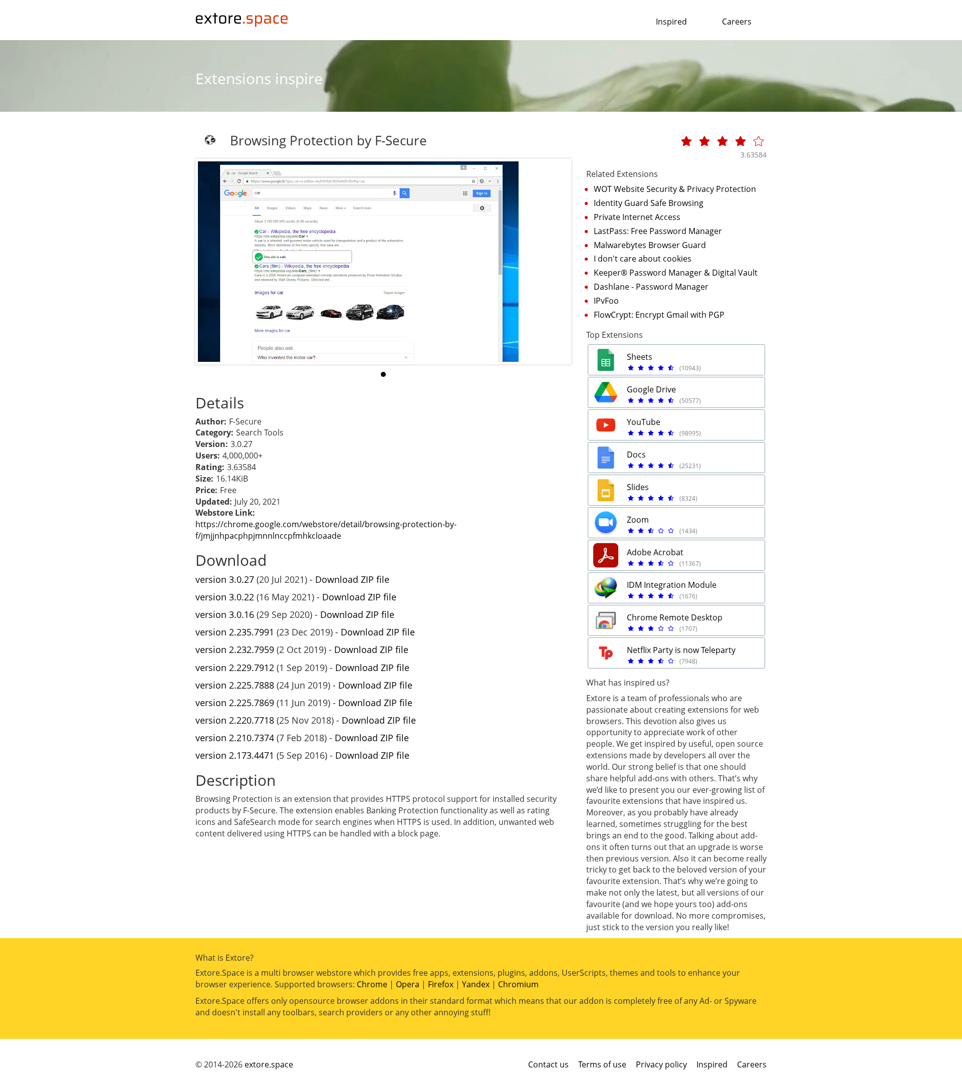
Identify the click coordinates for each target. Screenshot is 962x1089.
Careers (737, 21)
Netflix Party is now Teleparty (681, 650)
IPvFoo (606, 300)
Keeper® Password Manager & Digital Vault (676, 272)
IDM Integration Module (671, 584)
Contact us (548, 1064)
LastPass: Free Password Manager (658, 231)
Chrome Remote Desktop (675, 617)
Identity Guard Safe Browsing (648, 202)
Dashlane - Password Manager (651, 286)
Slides (638, 487)
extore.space (269, 1064)
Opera (407, 984)
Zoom (638, 519)
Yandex (476, 984)
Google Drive (651, 389)
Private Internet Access (637, 217)
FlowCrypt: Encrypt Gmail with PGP (659, 314)
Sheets (639, 356)
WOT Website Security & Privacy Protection (675, 188)
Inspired (671, 21)
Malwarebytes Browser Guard (650, 245)
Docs (636, 454)
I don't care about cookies (642, 258)
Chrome (372, 984)
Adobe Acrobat (655, 552)
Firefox (440, 984)
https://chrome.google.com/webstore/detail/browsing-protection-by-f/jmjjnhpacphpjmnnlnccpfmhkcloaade (325, 530)
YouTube (643, 421)
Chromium (518, 984)
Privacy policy (661, 1064)
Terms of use (602, 1064)
